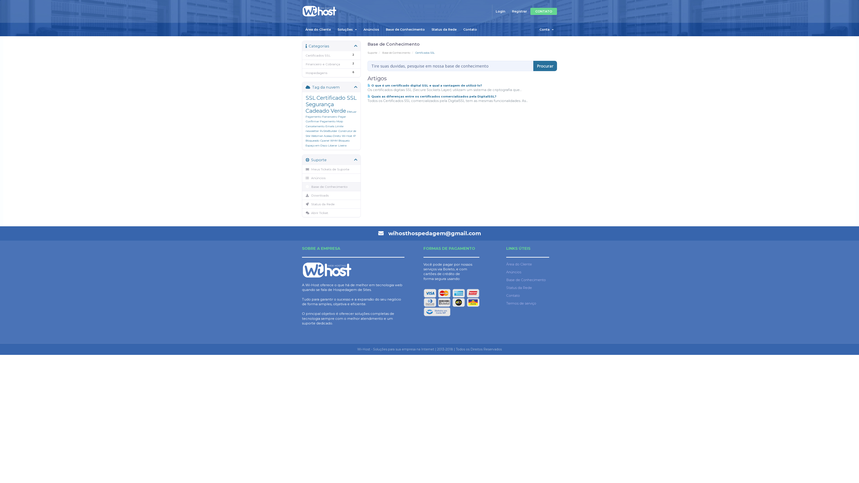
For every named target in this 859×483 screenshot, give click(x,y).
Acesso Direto (332, 136)
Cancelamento (315, 126)
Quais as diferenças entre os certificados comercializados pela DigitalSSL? (433, 96)
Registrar (519, 11)
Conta (545, 30)
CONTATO (543, 11)
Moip (339, 121)
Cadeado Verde (326, 111)
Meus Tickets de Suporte (329, 169)
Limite (339, 126)
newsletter (312, 131)
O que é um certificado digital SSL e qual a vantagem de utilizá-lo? (426, 85)
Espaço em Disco (316, 145)
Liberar (332, 145)
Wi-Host (347, 136)
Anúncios (371, 30)
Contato (470, 30)
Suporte (372, 52)
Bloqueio (344, 140)
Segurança (320, 104)
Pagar (342, 116)
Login (500, 11)
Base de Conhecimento (405, 30)
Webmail (317, 136)
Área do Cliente (318, 30)
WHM (334, 140)
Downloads (319, 195)
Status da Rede (444, 30)
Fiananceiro (329, 116)
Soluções (346, 30)
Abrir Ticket (318, 213)
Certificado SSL (337, 98)
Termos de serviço (521, 303)
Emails (329, 126)
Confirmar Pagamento (321, 121)
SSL (311, 98)
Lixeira (342, 145)
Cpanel (324, 140)
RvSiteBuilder (328, 131)
